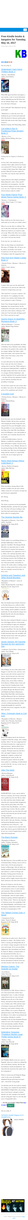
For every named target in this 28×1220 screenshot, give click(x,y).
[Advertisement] (14, 14)
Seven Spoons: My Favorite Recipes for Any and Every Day (13, 644)
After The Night (7, 770)
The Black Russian (9, 837)
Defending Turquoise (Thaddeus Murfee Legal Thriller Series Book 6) (11, 1034)
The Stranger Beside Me (11, 517)
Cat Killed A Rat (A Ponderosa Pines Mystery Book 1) (12, 130)
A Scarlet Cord (7, 394)
